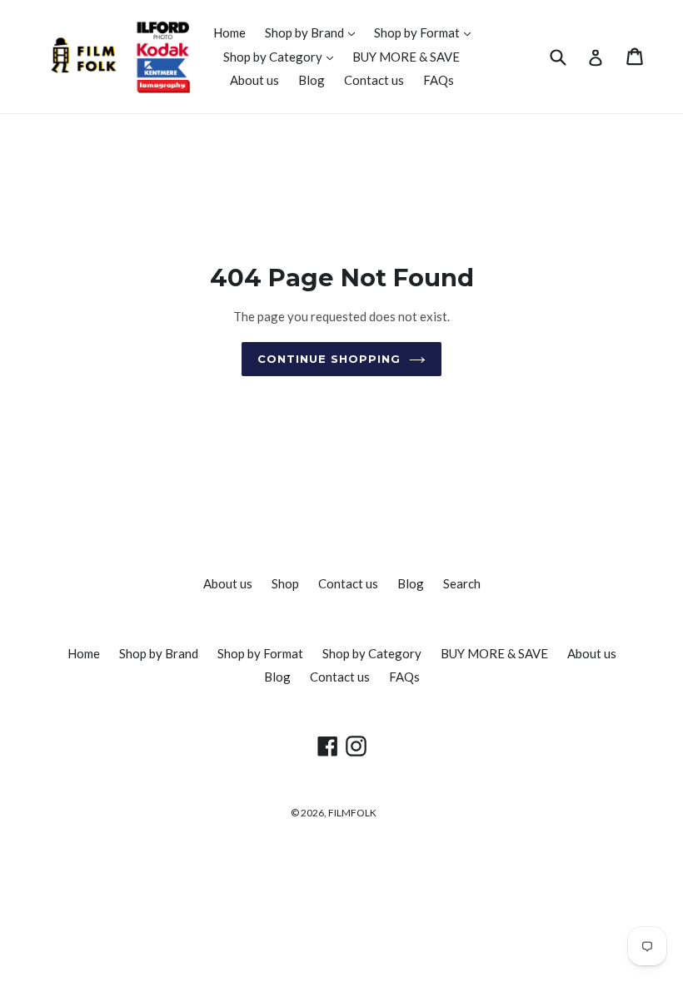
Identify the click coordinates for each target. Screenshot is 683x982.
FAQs (438, 79)
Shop (285, 583)
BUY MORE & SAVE (406, 56)
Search (462, 583)
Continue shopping (329, 358)
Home (229, 32)
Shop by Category (282, 56)
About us (254, 79)
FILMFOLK (352, 812)
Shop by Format (426, 32)
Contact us (374, 79)
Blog (311, 79)
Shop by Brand (314, 32)
